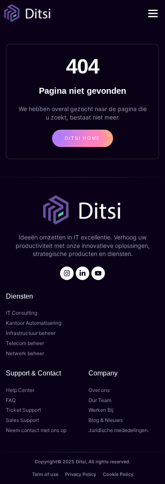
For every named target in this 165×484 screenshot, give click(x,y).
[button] (153, 13)
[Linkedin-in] (82, 273)
